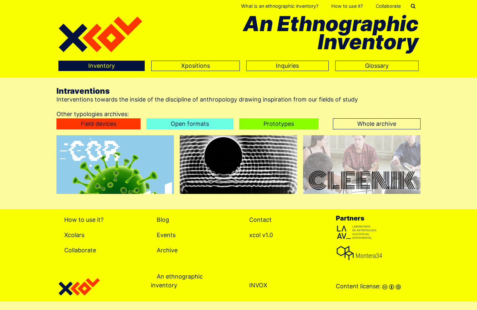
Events (166, 234)
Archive (167, 249)
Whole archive (376, 123)
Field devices (98, 123)
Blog (163, 219)
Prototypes (278, 123)
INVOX (258, 284)
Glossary (377, 65)
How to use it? (347, 6)
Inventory (101, 65)
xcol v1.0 (261, 234)
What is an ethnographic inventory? (279, 6)
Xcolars (74, 234)
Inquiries (287, 65)
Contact (260, 219)
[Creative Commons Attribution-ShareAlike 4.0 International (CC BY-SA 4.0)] (391, 286)
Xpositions (195, 65)
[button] (413, 6)
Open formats (190, 123)
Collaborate (388, 6)
